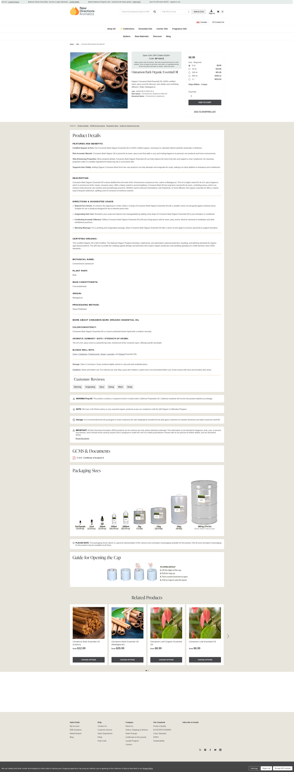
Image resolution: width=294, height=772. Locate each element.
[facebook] (210, 750)
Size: (194, 62)
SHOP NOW (125, 2)
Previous (66, 636)
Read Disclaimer (82, 439)
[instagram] (205, 750)
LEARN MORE (62, 2)
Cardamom (82, 354)
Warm (120, 387)
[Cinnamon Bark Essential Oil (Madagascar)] (127, 623)
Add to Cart (199, 12)
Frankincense (93, 354)
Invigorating (90, 387)
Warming (77, 387)
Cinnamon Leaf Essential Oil (202, 641)
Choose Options (88, 660)
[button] (155, 11)
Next (228, 636)
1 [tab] (146, 670)
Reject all (266, 768)
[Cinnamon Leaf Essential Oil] (205, 623)
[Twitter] (200, 750)
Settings (254, 768)
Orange (122, 354)
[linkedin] (220, 750)
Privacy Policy (148, 768)
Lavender (110, 354)
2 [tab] (148, 670)
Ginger (103, 354)
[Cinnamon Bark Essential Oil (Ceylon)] (89, 623)
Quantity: (192, 92)
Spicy (101, 387)
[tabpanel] (88, 634)
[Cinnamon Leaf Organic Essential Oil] (166, 623)
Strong (111, 387)
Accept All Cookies (283, 768)
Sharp (129, 387)
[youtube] (215, 750)
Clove (75, 354)
